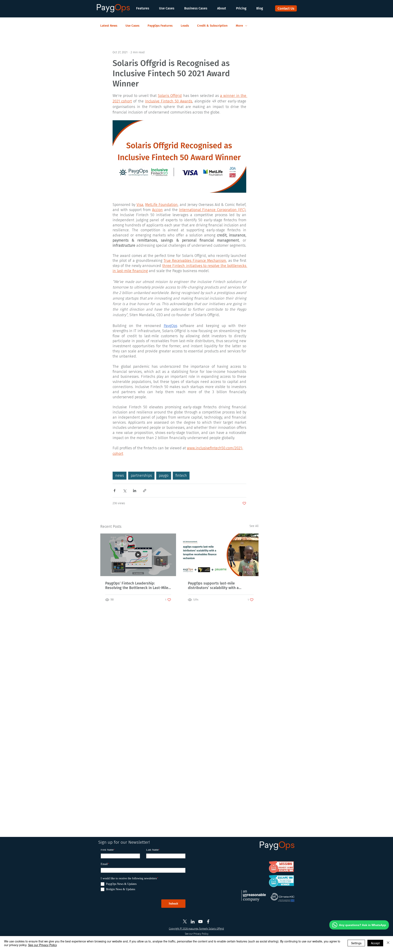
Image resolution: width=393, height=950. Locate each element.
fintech (181, 475)
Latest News (108, 25)
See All (254, 526)
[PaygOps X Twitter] (184, 921)
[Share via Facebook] (114, 491)
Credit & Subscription (212, 25)
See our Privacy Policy (42, 945)
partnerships (141, 475)
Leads (185, 25)
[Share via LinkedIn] (135, 491)
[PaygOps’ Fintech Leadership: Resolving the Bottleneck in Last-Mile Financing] (138, 554)
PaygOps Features (160, 25)
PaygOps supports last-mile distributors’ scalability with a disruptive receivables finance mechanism (213, 585)
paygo (163, 475)
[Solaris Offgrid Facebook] (208, 921)
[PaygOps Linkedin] (192, 921)
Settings (356, 943)
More (239, 25)
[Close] (388, 943)
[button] (144, 8)
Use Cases (132, 25)
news (119, 475)
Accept (375, 943)
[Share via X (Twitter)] (124, 491)
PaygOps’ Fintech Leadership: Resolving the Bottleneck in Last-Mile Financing (136, 585)
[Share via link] (145, 491)
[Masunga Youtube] (200, 921)
